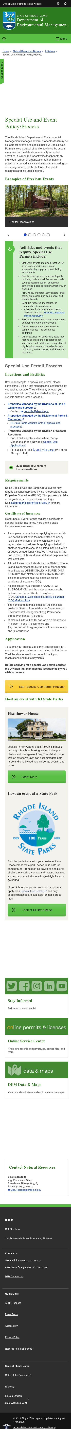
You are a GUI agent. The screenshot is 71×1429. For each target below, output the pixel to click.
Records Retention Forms (18, 1348)
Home (5, 51)
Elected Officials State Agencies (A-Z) (16, 1399)
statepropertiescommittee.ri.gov (29, 503)
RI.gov (8, 1386)
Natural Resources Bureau (27, 51)
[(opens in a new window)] (37, 729)
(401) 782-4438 (45, 450)
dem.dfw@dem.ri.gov (36, 411)
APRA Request (13, 1302)
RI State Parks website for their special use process (35, 424)
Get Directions (12, 1229)
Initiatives (50, 51)
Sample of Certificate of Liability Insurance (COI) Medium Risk (36, 598)
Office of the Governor (16, 1375)
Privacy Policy (12, 1337)
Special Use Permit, (32, 891)
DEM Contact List (14, 1276)
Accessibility (11, 1325)
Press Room (11, 1314)
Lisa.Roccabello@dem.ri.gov (26, 1189)
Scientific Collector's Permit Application (44, 314)
